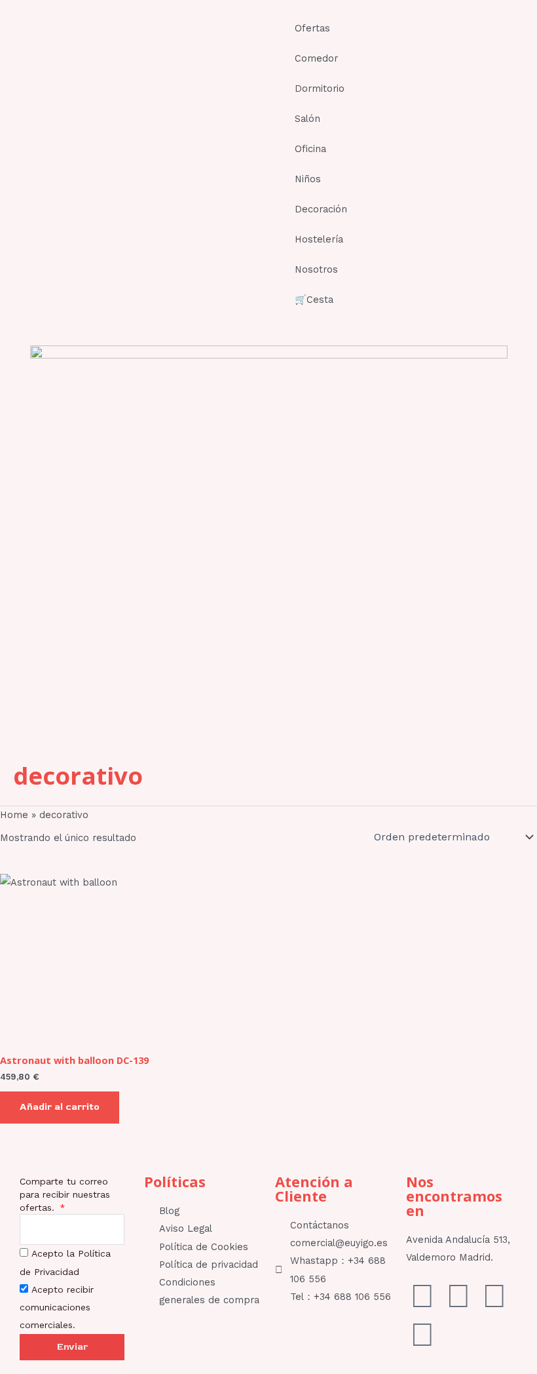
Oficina (310, 149)
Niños (308, 179)
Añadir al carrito (60, 1107)
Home (14, 815)
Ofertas (312, 28)
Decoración (321, 209)
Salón (307, 119)
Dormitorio (319, 88)
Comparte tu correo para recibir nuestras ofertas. (65, 1194)
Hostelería (319, 239)
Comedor (316, 58)
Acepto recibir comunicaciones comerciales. (57, 1307)
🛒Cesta (314, 299)
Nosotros (316, 269)
